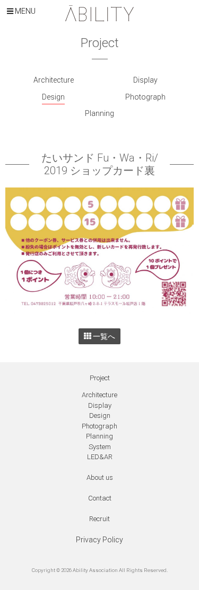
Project (100, 378)
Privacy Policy (99, 539)
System (100, 447)
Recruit (99, 519)
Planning (99, 113)
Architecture (53, 80)
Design (53, 97)
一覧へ (103, 336)
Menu (24, 11)
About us (99, 477)
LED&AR (100, 457)
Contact (99, 498)
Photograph (145, 97)
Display (145, 80)
